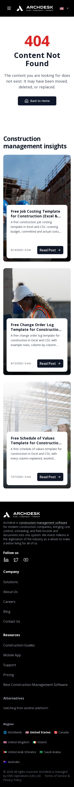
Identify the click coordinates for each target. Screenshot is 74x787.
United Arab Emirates (19, 752)
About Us (10, 592)
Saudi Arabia (50, 752)
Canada (61, 732)
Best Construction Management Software (35, 684)
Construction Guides (19, 645)
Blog (6, 611)
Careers (9, 601)
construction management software (43, 523)
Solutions (10, 582)
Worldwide (12, 732)
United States (38, 732)
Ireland (39, 742)
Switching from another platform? (25, 708)
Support (9, 665)
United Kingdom (16, 742)
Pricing (8, 675)
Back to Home (40, 101)
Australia (11, 762)
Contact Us (11, 621)
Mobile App (12, 655)
